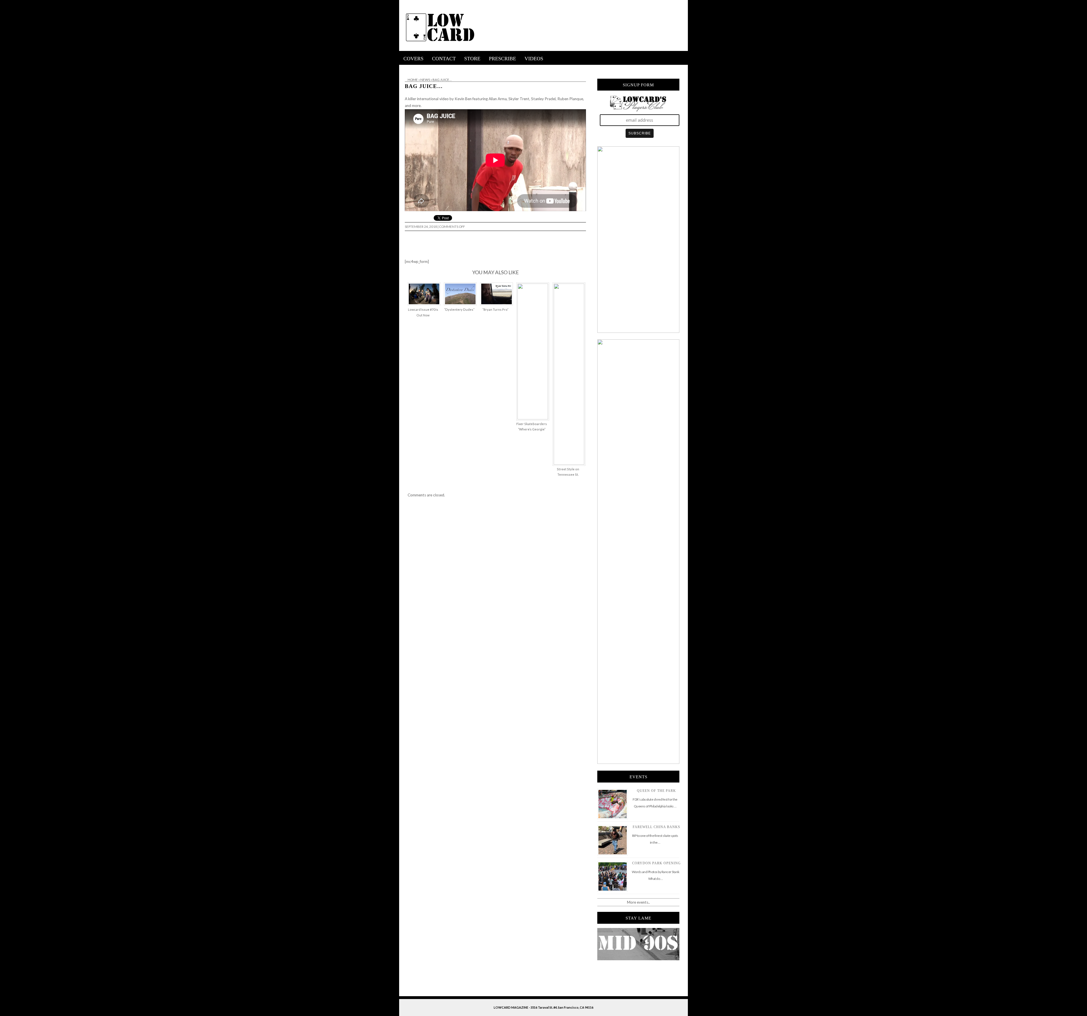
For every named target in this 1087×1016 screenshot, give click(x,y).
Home (413, 80)
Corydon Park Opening (656, 863)
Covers (413, 58)
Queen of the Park (656, 791)
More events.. (638, 902)
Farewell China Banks (656, 827)
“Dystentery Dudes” (459, 309)
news (425, 80)
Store (472, 58)
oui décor (407, 68)
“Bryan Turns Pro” (495, 309)
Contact (444, 58)
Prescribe (502, 58)
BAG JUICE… (424, 86)
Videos (534, 58)
